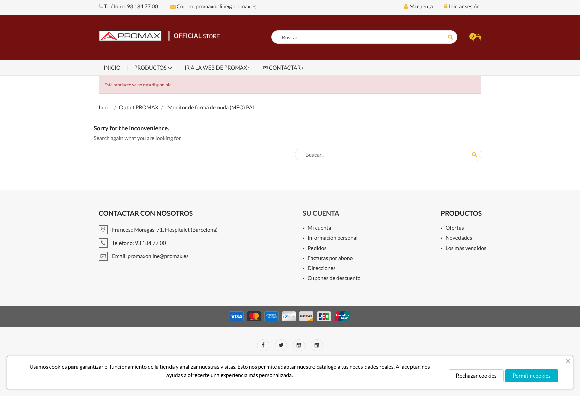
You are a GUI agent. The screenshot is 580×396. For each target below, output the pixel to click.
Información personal (332, 238)
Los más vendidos (466, 248)
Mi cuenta (319, 228)
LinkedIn (317, 345)
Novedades (459, 238)
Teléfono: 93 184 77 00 (130, 6)
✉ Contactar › (283, 67)
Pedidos (317, 248)
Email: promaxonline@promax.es (150, 256)
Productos (151, 67)
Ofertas (455, 228)
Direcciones (321, 268)
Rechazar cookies (476, 375)
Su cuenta (321, 213)
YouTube (299, 345)
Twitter (281, 345)
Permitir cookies (532, 375)
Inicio (112, 67)
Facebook (263, 345)
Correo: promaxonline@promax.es (216, 6)
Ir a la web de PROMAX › (217, 67)
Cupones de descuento (334, 278)
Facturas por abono (330, 258)
